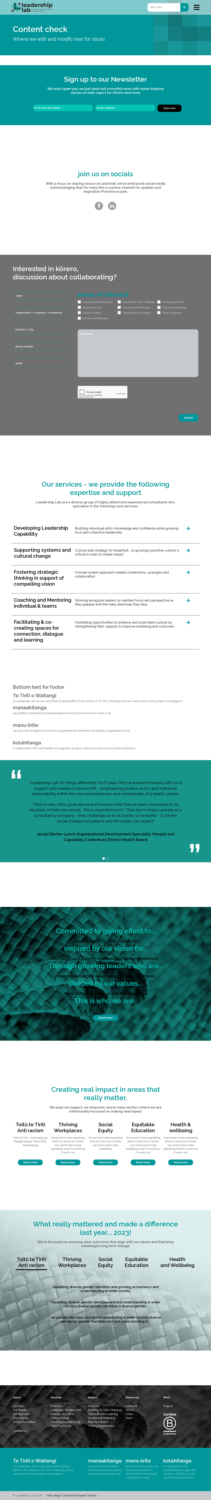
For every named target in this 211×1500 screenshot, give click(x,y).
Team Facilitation (172, 312)
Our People (20, 1410)
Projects (168, 1406)
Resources (132, 1397)
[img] (196, 7)
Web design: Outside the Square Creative (71, 1495)
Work (166, 1397)
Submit (188, 417)
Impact (92, 1397)
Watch (130, 1410)
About (17, 1397)
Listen (129, 1414)
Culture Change (92, 312)
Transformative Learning (136, 312)
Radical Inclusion (92, 307)
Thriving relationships (174, 307)
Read (129, 1418)
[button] (103, 858)
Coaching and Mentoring (136, 307)
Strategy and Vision (173, 302)
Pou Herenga (21, 1418)
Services (55, 1397)
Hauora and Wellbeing (95, 318)
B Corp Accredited (24, 1422)
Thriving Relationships (101, 1425)
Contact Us (20, 1430)
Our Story (19, 1406)
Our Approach (21, 1414)
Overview (56, 1406)
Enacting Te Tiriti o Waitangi (138, 302)
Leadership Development (98, 302)
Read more (105, 1017)
